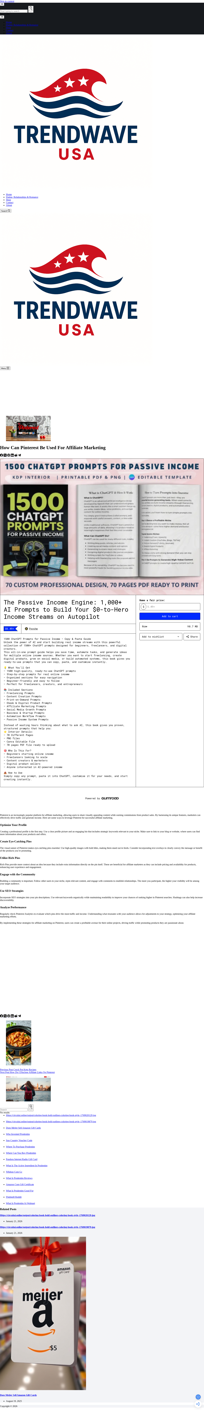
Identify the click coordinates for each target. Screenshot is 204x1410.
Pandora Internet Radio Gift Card (21, 1159)
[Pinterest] (9, 456)
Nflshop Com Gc (14, 1172)
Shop (8, 200)
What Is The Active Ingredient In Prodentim (26, 1165)
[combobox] (14, 1109)
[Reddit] (16, 456)
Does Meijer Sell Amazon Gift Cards (23, 1128)
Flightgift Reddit (14, 1197)
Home (9, 194)
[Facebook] (2, 456)
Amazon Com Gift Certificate (20, 1184)
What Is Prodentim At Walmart (20, 1203)
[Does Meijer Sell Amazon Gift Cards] (43, 1389)
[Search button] (30, 1107)
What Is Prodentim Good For (19, 1190)
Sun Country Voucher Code (19, 1140)
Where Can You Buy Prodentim (21, 1153)
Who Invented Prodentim (18, 1134)
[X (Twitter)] (5, 456)
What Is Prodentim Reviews (19, 1178)
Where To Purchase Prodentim (20, 1146)
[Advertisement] (102, 392)
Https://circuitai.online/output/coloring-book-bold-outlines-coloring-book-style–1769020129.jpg (51, 1115)
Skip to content (7, 1)
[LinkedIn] (12, 456)
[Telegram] (19, 456)
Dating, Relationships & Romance (22, 197)
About (9, 205)
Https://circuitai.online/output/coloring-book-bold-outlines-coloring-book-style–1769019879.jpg (51, 1121)
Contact (9, 202)
